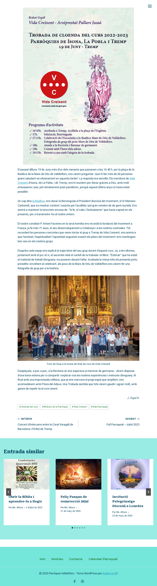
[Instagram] (82, 581)
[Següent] (148, 492)
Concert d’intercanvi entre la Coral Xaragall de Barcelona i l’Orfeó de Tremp (45, 424)
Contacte (75, 559)
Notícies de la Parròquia (55, 407)
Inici (42, 559)
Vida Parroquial (99, 407)
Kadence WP (110, 573)
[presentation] (27, 474)
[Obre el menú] (149, 6)
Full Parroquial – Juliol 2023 (123, 422)
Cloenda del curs (28, 407)
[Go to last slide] (8, 492)
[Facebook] (74, 581)
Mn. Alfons (17, 507)
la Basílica (38, 201)
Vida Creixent (79, 407)
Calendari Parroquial (103, 559)
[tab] (72, 528)
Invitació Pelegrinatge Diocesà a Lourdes (127, 501)
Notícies (57, 559)
